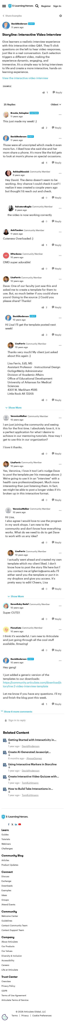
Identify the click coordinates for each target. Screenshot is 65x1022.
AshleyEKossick (21, 171)
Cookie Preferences (42, 1015)
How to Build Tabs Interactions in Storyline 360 (29, 789)
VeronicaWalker (19, 416)
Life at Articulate (10, 969)
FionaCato (16, 627)
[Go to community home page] (21, 6)
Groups (5, 900)
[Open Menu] (60, 16)
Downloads (7, 885)
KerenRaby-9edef (20, 604)
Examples (6, 890)
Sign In (57, 6)
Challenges (7, 848)
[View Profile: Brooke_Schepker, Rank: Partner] (6, 115)
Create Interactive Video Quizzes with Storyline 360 (32, 776)
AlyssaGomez (34, 758)
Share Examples (13, 15)
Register (46, 6)
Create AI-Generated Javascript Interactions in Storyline (28, 752)
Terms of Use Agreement (14, 995)
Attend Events (8, 904)
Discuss (5, 876)
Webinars (6, 844)
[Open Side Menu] (4, 6)
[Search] (37, 6)
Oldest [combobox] (56, 104)
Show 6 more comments (18, 711)
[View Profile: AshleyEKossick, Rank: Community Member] (8, 173)
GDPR (4, 990)
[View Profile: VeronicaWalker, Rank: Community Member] (6, 418)
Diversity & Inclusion (12, 955)
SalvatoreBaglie (23, 206)
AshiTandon (17, 230)
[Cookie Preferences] (5, 1017)
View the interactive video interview (25, 78)
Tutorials (6, 839)
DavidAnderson (19, 23)
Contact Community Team (15, 925)
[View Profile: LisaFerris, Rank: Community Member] (6, 279)
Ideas (4, 895)
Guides (5, 834)
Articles (5, 860)
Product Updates (10, 865)
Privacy (25, 1015)
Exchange (6, 881)
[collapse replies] (32, 110)
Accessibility (8, 960)
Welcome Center (10, 916)
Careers (5, 965)
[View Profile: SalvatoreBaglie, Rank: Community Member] (11, 208)
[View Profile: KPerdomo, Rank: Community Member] (6, 256)
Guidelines (7, 920)
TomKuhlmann (30, 782)
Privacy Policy (8, 986)
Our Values (7, 951)
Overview (6, 981)
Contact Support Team (13, 930)
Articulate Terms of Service (15, 1000)
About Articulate (10, 941)
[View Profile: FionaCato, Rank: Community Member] (6, 630)
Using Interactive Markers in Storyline (32, 764)
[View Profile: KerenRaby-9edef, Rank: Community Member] (6, 606)
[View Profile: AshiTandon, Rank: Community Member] (6, 232)
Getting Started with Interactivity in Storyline (31, 740)
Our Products (8, 946)
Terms (15, 1015)
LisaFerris (16, 277)
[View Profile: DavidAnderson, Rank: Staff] (6, 25)
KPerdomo (16, 254)
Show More (14, 407)
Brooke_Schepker (20, 113)
